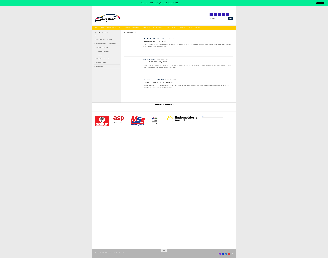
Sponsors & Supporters (193, 27)
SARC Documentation (103, 51)
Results (173, 27)
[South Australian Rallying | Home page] (108, 18)
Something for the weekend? (155, 41)
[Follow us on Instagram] (219, 254)
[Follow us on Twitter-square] (226, 254)
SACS (154, 38)
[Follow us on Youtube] (229, 254)
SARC (158, 38)
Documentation (99, 36)
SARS (162, 38)
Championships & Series (114, 27)
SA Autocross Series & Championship (105, 43)
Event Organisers (158, 27)
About (102, 27)
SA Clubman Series (100, 62)
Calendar (127, 27)
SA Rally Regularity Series (102, 58)
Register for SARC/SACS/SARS (103, 39)
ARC (145, 38)
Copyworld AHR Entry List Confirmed (158, 82)
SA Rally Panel (99, 66)
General (149, 38)
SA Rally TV (181, 27)
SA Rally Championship (101, 47)
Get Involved (146, 27)
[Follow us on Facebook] (223, 254)
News (167, 27)
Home (96, 27)
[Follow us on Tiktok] (232, 254)
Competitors (135, 27)
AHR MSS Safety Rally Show (155, 62)
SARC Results (100, 55)
